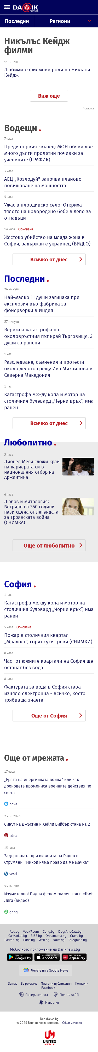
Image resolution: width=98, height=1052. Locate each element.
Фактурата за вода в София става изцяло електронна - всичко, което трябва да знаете (44, 693)
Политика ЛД (69, 994)
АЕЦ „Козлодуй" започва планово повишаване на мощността (43, 182)
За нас (12, 983)
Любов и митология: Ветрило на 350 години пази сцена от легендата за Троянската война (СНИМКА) (31, 512)
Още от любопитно (49, 545)
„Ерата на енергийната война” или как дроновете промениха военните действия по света (47, 786)
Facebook (48, 987)
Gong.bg (49, 931)
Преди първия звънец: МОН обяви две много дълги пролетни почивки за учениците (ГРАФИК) (48, 153)
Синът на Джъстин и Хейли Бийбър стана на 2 (47, 824)
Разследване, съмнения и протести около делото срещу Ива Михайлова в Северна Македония (48, 368)
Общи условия (72, 1023)
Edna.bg (29, 940)
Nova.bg (59, 940)
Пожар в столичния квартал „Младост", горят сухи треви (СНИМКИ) (48, 638)
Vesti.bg (43, 940)
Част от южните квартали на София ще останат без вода (48, 664)
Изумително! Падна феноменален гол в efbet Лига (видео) (48, 897)
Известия (52, 1002)
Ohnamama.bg (55, 935)
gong (13, 911)
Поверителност (36, 994)
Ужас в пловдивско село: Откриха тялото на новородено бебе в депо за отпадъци (47, 211)
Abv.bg (14, 931)
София (18, 584)
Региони (60, 21)
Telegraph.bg (77, 940)
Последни (17, 21)
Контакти (81, 983)
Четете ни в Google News (49, 970)
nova (13, 804)
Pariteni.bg (12, 940)
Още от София (49, 716)
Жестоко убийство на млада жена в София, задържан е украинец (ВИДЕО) (47, 240)
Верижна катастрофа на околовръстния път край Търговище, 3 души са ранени (48, 336)
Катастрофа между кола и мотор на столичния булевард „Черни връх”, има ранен (49, 400)
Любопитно (28, 442)
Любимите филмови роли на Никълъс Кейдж (47, 72)
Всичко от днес (49, 259)
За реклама (29, 983)
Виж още (49, 96)
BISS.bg (36, 935)
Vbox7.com (31, 931)
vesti (13, 873)
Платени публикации (56, 983)
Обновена (25, 229)
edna (13, 835)
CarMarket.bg (17, 935)
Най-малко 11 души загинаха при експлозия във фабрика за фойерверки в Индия (41, 303)
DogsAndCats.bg (70, 931)
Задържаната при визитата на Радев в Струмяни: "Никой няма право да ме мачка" (46, 859)
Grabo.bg (76, 935)
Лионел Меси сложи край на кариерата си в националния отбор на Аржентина (32, 469)
